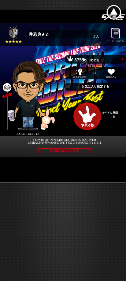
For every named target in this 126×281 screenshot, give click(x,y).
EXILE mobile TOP (64, 150)
